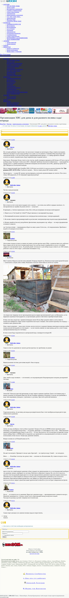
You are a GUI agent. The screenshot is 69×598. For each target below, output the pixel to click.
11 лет (40, 126)
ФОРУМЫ (6, 4)
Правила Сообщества (13, 48)
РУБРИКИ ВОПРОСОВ (14, 24)
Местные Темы (11, 19)
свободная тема (11, 18)
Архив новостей (11, 42)
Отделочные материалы (13, 33)
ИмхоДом (3, 124)
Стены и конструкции (13, 36)
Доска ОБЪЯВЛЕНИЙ (13, 39)
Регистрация (6, 54)
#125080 (13, 382)
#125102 (13, 251)
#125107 (13, 399)
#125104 (13, 350)
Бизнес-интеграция (12, 50)
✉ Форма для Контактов (34, 588)
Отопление (10, 30)
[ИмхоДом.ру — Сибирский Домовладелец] (8, 1)
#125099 (13, 177)
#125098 (13, 139)
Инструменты (11, 25)
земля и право (11, 7)
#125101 (13, 231)
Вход (1, 54)
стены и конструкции (13, 12)
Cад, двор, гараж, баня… (14, 16)
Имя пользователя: (7, 531)
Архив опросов (11, 44)
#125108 (13, 416)
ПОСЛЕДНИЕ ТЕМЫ (13, 6)
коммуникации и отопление (15, 15)
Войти (4, 537)
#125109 (13, 441)
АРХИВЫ (6, 41)
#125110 (13, 459)
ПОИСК (5, 45)
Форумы (9, 124)
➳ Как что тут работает (34, 578)
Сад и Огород (11, 29)
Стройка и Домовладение (14, 10)
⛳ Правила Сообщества (34, 574)
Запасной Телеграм (35, 583)
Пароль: (4, 533)
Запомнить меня (9, 535)
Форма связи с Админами (14, 51)
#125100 (13, 192)
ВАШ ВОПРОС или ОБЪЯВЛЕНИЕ (17, 38)
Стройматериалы (12, 35)
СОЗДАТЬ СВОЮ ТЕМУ (14, 21)
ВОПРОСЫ (6, 22)
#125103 (13, 335)
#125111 (13, 483)
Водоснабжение (11, 27)
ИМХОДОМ (7, 47)
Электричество (11, 32)
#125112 (13, 500)
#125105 (13, 365)
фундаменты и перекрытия (14, 9)
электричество (11, 13)
